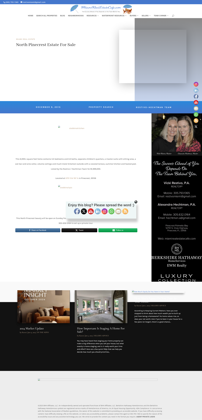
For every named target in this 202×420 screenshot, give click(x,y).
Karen (24, 332)
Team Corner (160, 16)
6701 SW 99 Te (72, 178)
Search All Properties (46, 16)
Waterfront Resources (113, 16)
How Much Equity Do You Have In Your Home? (155, 299)
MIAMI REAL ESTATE (25, 39)
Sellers (145, 16)
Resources (92, 16)
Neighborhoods (76, 16)
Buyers (133, 16)
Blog (62, 16)
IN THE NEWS (43, 332)
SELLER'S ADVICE (101, 336)
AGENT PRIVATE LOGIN (145, 417)
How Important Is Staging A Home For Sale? (101, 330)
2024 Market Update (32, 328)
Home (30, 16)
